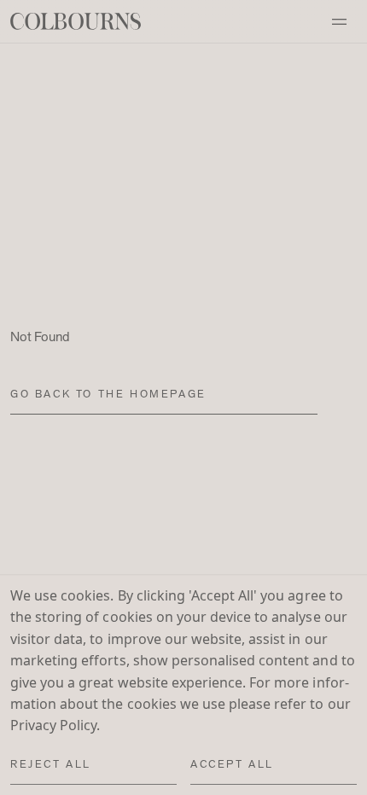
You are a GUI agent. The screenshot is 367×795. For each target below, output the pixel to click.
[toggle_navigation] (339, 21)
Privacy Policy (53, 726)
